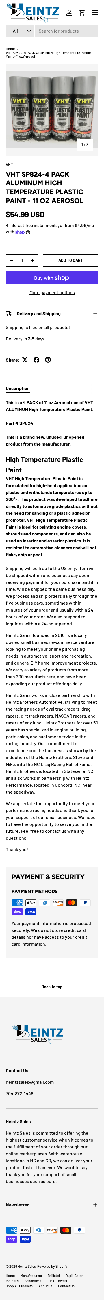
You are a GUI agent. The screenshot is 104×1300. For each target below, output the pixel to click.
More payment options (52, 292)
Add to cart (70, 260)
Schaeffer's (33, 1281)
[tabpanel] (52, 628)
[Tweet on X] (25, 360)
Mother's (12, 1281)
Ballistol (54, 1275)
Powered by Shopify (52, 1266)
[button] (82, 12)
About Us (45, 1286)
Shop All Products (19, 1286)
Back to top (52, 986)
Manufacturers (31, 1275)
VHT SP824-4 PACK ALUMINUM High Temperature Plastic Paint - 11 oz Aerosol (48, 54)
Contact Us (66, 1286)
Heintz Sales (27, 1266)
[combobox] (52, 31)
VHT (9, 164)
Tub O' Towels (57, 1281)
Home (10, 48)
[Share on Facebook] (36, 360)
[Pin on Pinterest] (48, 360)
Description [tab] (18, 388)
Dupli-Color (74, 1275)
